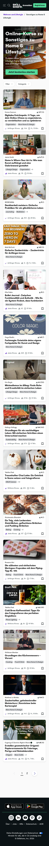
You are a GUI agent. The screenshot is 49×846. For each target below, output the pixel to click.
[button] (4, 5)
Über (8, 824)
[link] (24, 110)
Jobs (15, 824)
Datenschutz (31, 824)
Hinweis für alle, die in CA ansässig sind (24, 836)
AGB (41, 824)
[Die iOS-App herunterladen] (14, 806)
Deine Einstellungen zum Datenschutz (22, 833)
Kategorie (22, 84)
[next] (34, 773)
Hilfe (21, 824)
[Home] (18, 5)
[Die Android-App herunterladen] (35, 806)
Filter (8, 84)
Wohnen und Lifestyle (13, 14)
